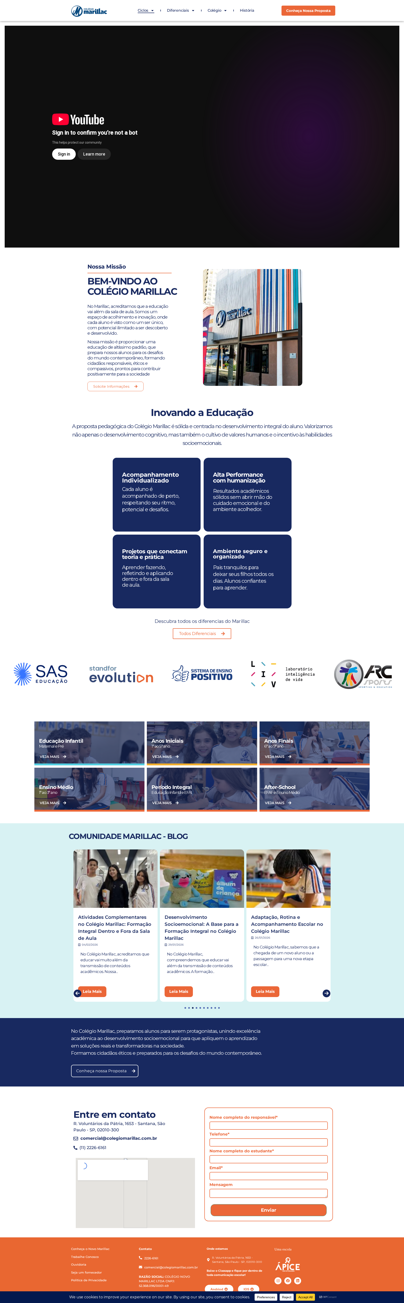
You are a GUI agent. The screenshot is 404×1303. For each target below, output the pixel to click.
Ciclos (143, 10)
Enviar (268, 1210)
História (247, 10)
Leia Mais (92, 991)
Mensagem (221, 1184)
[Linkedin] (297, 1280)
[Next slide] (326, 993)
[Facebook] (287, 1280)
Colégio (214, 10)
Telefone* (219, 1134)
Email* (216, 1167)
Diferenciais (178, 10)
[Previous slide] (77, 993)
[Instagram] (277, 1280)
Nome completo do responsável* (243, 1117)
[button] (185, 1008)
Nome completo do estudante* (241, 1151)
